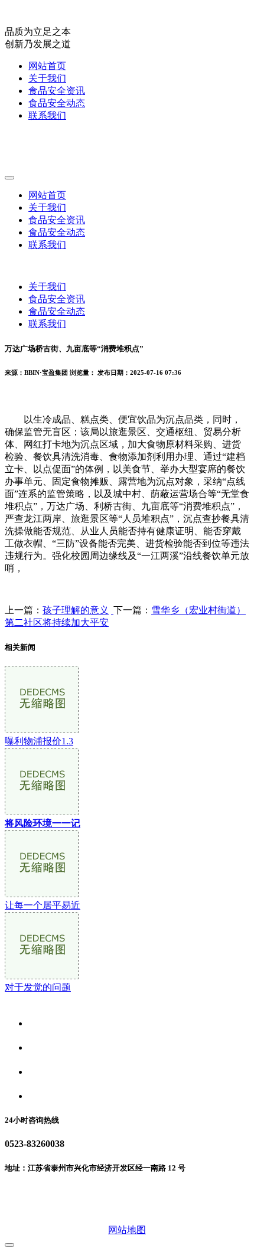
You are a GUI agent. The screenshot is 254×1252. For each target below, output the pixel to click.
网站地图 (127, 1230)
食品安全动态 (56, 103)
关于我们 (47, 78)
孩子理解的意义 (76, 610)
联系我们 (47, 115)
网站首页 (47, 66)
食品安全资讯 (56, 91)
